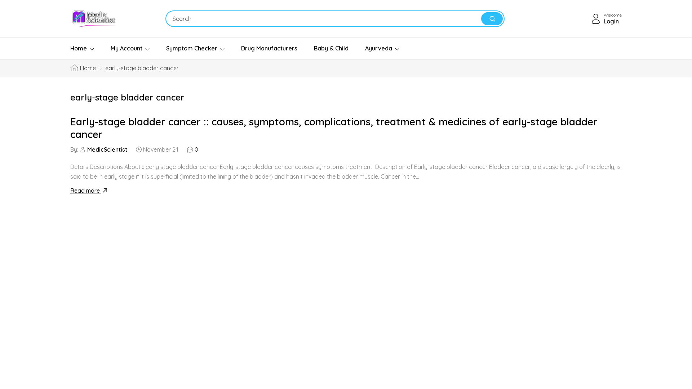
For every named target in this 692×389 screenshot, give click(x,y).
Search (492, 18)
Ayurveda (378, 48)
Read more (85, 190)
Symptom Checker (191, 48)
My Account (126, 48)
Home (78, 48)
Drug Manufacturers (269, 48)
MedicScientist (107, 149)
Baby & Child (331, 48)
